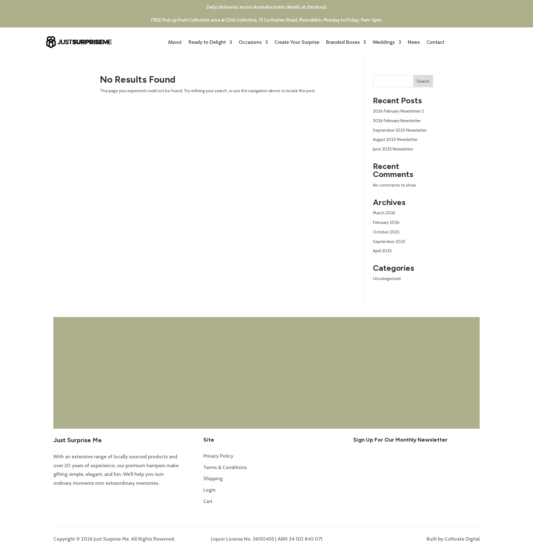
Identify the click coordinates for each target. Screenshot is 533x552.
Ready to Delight (207, 42)
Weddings (384, 42)
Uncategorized (387, 278)
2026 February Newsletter (397, 120)
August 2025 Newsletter (395, 139)
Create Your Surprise (297, 42)
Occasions (250, 42)
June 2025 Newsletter (393, 149)
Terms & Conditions (225, 467)
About (175, 42)
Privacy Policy (218, 456)
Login (209, 490)
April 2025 (382, 250)
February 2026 (386, 222)
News (414, 42)
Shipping (213, 478)
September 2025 (389, 241)
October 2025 (386, 232)
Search (423, 81)
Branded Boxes (343, 42)
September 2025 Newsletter (400, 130)
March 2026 (384, 213)
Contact (435, 42)
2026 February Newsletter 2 (398, 111)
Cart (207, 501)
